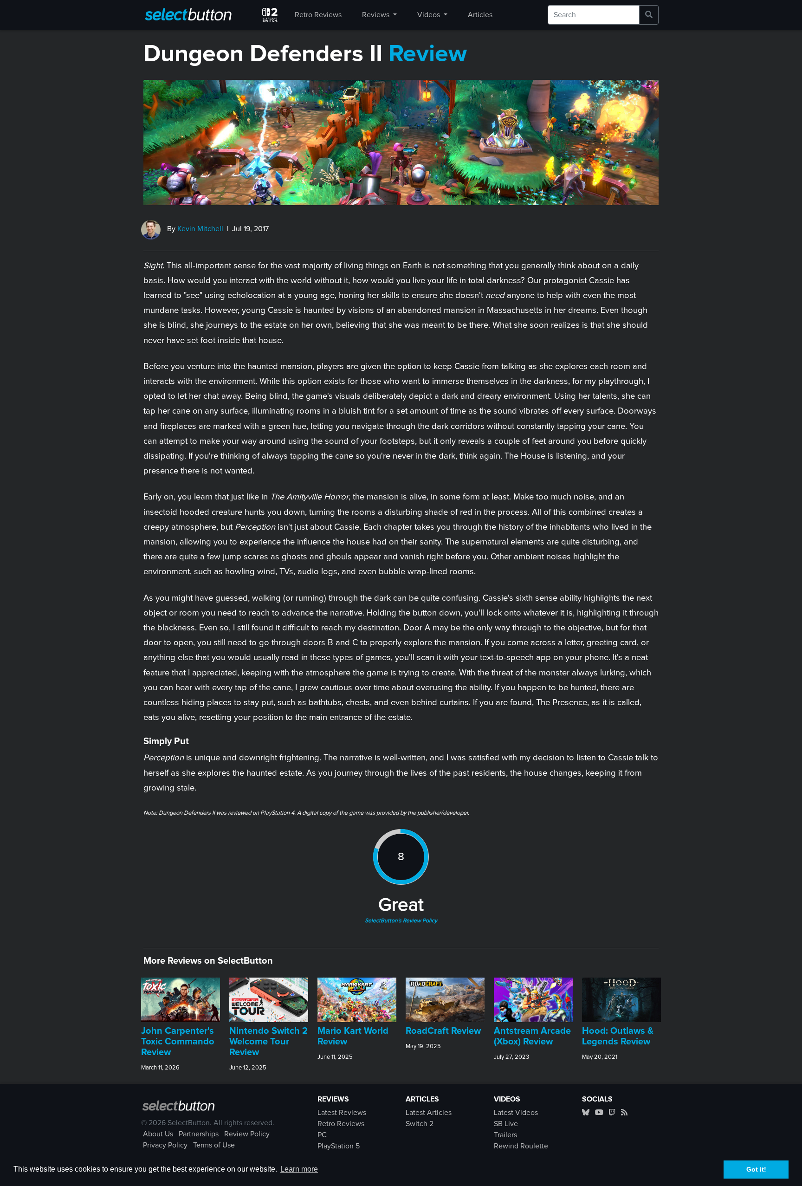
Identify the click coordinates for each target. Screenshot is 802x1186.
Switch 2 (419, 1124)
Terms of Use (214, 1145)
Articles (480, 15)
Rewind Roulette (521, 1146)
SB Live (506, 1124)
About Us (158, 1134)
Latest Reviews (341, 1112)
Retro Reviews (318, 15)
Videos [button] (429, 15)
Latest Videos (516, 1112)
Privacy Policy (165, 1145)
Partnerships (199, 1134)
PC (322, 1135)
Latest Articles (429, 1112)
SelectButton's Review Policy (401, 921)
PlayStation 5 (338, 1146)
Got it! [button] (756, 1169)
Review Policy (247, 1134)
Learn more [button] (299, 1169)
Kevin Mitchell (200, 229)
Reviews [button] (376, 15)
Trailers (505, 1135)
